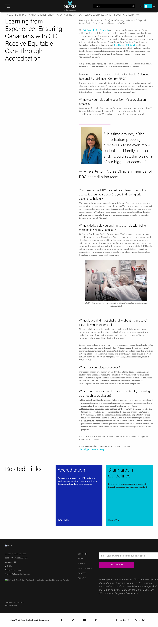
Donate (82, 577)
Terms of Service (123, 620)
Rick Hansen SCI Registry (125, 44)
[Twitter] (72, 620)
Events (81, 563)
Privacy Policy (141, 620)
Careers (82, 573)
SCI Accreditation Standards (96, 30)
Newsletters (85, 568)
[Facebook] (61, 620)
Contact (82, 553)
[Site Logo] (70, 6)
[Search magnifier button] (133, 6)
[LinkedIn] (96, 620)
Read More (64, 519)
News (10, 14)
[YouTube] (84, 620)
